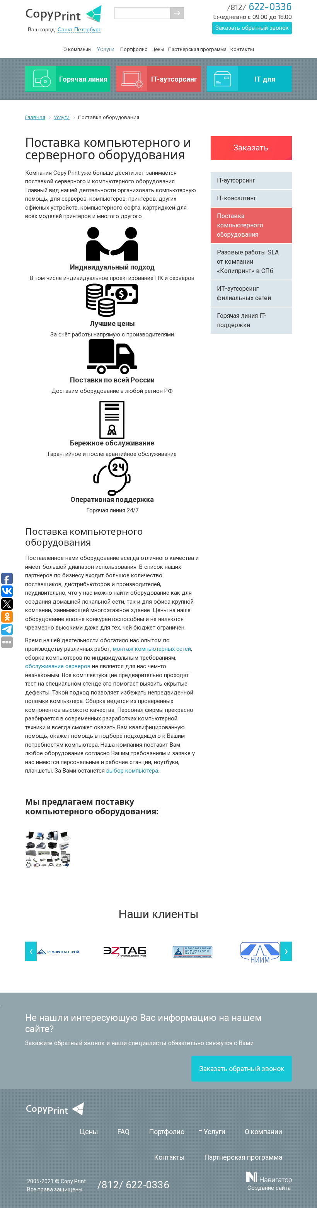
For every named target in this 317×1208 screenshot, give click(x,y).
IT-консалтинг (236, 198)
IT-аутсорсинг (236, 180)
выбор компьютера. (132, 770)
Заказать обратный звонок (252, 27)
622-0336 (259, 6)
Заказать (250, 147)
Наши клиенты (159, 914)
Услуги (105, 49)
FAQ (124, 1132)
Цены (158, 49)
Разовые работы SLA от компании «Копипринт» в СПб (248, 262)
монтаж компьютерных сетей (152, 648)
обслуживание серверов (57, 666)
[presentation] (31, 951)
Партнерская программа (197, 49)
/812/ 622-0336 (133, 1185)
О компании (77, 49)
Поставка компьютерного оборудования (240, 225)
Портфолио (134, 49)
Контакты (242, 49)
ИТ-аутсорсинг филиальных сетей (244, 293)
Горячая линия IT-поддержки (241, 320)
